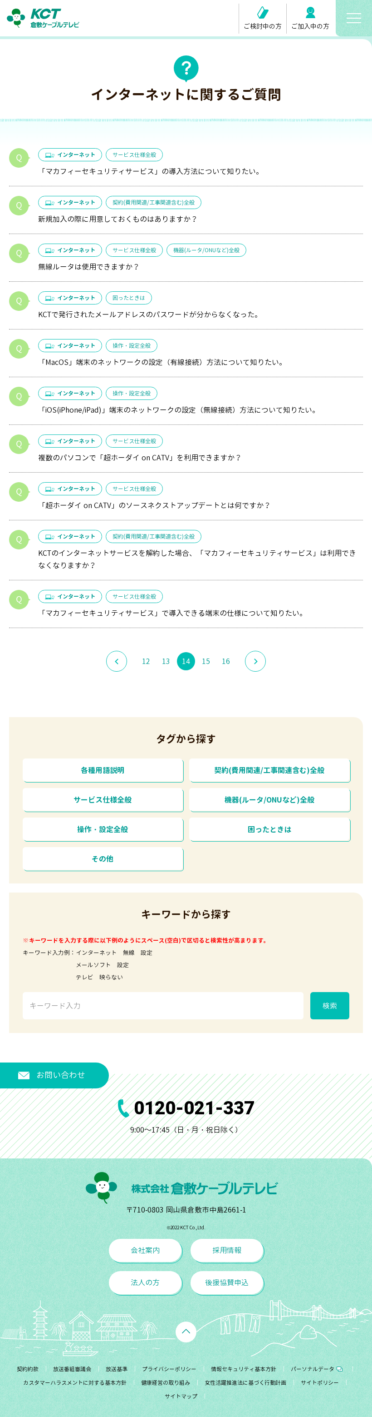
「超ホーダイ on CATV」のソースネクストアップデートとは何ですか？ (154, 505)
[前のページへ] (116, 661)
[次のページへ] (255, 661)
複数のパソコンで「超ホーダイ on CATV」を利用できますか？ (140, 458)
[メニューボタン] (354, 18)
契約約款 (28, 1369)
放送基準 (116, 1369)
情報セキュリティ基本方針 (243, 1369)
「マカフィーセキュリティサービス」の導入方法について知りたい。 (150, 171)
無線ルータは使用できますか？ (89, 267)
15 (206, 661)
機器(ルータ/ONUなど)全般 (206, 250)
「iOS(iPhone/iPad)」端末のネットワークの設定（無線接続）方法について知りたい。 (178, 410)
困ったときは (129, 298)
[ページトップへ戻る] (186, 1332)
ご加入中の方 (310, 26)
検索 (330, 1006)
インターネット (76, 155)
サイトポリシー (320, 1383)
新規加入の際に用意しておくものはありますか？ (118, 219)
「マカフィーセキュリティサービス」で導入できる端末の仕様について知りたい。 (172, 613)
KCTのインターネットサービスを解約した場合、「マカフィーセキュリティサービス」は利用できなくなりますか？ (197, 559)
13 (166, 661)
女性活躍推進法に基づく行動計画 (245, 1383)
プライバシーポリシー (169, 1369)
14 (186, 661)
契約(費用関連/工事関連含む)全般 (154, 202)
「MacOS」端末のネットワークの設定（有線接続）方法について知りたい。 (162, 362)
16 (226, 661)
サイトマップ (181, 1396)
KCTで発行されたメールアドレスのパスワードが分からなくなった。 (150, 314)
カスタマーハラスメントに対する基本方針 (75, 1383)
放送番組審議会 (72, 1369)
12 (146, 661)
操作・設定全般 (132, 345)
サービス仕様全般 (134, 155)
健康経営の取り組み (165, 1383)
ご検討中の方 (263, 26)
